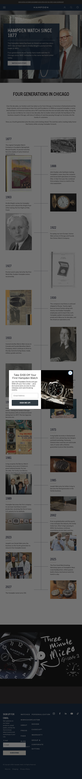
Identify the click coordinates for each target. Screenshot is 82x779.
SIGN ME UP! (25, 403)
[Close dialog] (70, 373)
